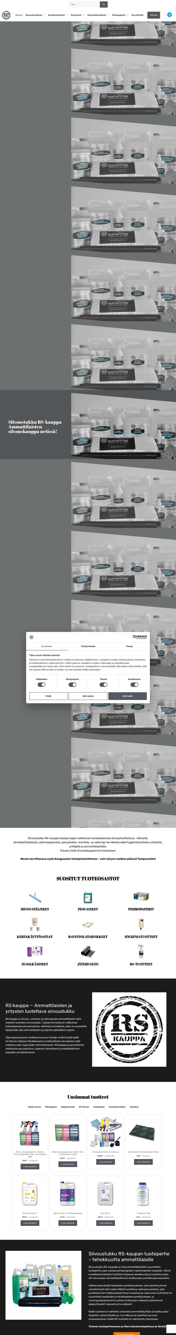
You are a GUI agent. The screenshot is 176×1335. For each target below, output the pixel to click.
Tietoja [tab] (129, 646)
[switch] (72, 684)
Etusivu (19, 15)
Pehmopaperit (118, 15)
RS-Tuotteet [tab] (84, 1107)
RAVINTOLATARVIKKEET (88, 936)
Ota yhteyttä (137, 15)
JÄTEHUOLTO (87, 964)
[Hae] (104, 4)
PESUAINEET (88, 909)
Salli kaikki (128, 696)
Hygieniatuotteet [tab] (68, 1107)
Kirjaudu (153, 15)
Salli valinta (88, 696)
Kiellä (48, 696)
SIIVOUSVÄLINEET (35, 909)
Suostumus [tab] (46, 646)
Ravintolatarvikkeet (96, 15)
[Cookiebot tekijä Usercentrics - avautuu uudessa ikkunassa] (135, 637)
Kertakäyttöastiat (56, 15)
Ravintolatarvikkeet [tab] (117, 1107)
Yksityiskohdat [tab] (88, 646)
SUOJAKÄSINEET (35, 964)
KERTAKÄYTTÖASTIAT (35, 936)
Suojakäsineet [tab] (99, 1107)
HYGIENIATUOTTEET (141, 936)
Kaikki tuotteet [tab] (34, 1107)
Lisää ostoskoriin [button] (30, 1167)
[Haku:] (84, 4)
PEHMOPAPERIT (141, 909)
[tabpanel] (88, 1173)
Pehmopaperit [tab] (51, 1107)
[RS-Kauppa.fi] (6, 15)
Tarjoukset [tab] (134, 1107)
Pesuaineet (76, 15)
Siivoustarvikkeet (34, 15)
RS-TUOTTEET (141, 964)
